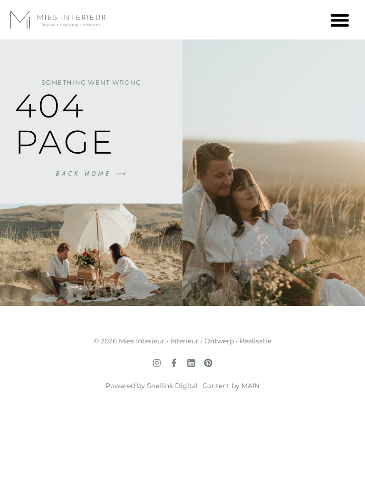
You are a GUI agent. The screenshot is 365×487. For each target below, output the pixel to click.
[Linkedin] (191, 363)
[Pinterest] (208, 363)
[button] (340, 20)
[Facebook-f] (174, 363)
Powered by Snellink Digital (152, 385)
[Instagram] (157, 363)
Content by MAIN (230, 385)
